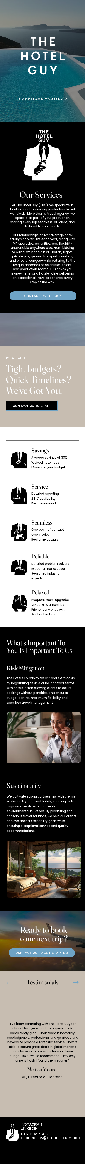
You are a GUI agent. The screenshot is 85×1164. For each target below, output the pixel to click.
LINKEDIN (29, 1129)
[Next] (75, 982)
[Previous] (9, 983)
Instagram (31, 1124)
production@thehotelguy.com (50, 1138)
